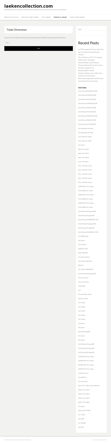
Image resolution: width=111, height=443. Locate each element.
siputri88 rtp (82, 377)
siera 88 (80, 427)
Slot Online (46, 17)
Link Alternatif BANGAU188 (87, 91)
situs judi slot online (85, 137)
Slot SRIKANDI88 (84, 332)
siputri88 (81, 419)
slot (79, 290)
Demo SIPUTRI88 (84, 410)
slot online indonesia (85, 261)
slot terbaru (82, 244)
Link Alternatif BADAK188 (87, 95)
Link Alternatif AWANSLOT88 (88, 219)
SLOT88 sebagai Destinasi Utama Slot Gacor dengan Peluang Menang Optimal (91, 51)
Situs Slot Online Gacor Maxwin (89, 385)
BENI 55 (81, 265)
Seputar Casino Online (29, 17)
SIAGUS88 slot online (85, 190)
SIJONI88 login (83, 236)
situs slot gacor (83, 161)
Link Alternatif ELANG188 (87, 99)
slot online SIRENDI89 (85, 269)
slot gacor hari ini (84, 257)
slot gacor (81, 145)
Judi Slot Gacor (83, 373)
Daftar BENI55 (83, 253)
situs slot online (83, 282)
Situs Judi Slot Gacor (85, 166)
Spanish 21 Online (60, 17)
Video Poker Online (77, 17)
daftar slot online (84, 390)
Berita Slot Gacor (11, 17)
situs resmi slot (83, 278)
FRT (105, 440)
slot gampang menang (85, 128)
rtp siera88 (82, 423)
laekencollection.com (28, 6)
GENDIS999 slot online (86, 186)
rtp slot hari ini (83, 381)
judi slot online (83, 298)
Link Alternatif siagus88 (86, 215)
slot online (81, 302)
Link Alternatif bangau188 (87, 211)
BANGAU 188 (83, 249)
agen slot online (83, 149)
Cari (79, 29)
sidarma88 (81, 286)
